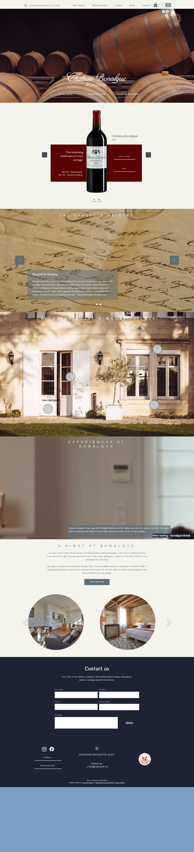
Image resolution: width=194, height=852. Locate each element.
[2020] (98, 199)
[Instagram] (163, 11)
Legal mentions (88, 783)
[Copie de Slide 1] (97, 304)
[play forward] (168, 622)
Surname (102, 689)
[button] (155, 4)
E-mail (57, 702)
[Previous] (44, 155)
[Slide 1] (93, 304)
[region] (101, 398)
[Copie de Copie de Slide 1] (100, 304)
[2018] (94, 199)
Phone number (104, 702)
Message (58, 715)
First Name (59, 689)
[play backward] (25, 622)
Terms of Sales (120, 783)
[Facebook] (167, 11)
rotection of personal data (104, 783)
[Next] (148, 155)
